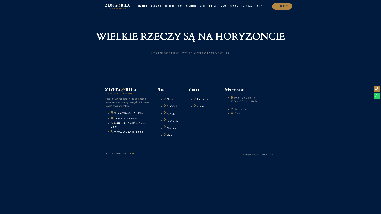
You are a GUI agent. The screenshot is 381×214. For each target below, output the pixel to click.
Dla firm (142, 6)
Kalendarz (246, 6)
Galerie (260, 6)
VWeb (133, 153)
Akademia (191, 6)
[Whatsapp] (377, 96)
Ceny (180, 6)
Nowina (234, 6)
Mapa (223, 6)
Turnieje (169, 6)
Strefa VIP (156, 6)
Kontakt (213, 6)
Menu (202, 6)
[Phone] (377, 89)
